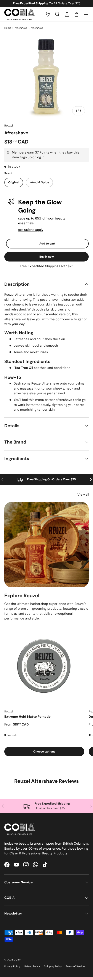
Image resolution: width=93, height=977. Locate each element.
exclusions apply (30, 230)
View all (83, 494)
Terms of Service (75, 966)
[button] (76, 14)
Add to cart (47, 243)
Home (7, 28)
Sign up (26, 157)
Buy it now (46, 256)
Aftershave (21, 28)
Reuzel (8, 125)
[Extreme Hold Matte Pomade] (44, 665)
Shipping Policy (53, 966)
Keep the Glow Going (40, 206)
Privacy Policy (12, 966)
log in (41, 157)
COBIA (18, 959)
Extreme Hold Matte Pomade (27, 716)
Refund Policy (32, 966)
